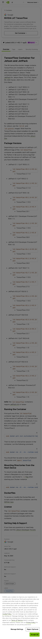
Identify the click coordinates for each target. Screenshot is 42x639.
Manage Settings (17, 629)
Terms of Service (17, 620)
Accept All (34, 634)
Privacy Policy (30, 622)
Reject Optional (32, 629)
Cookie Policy (6, 614)
